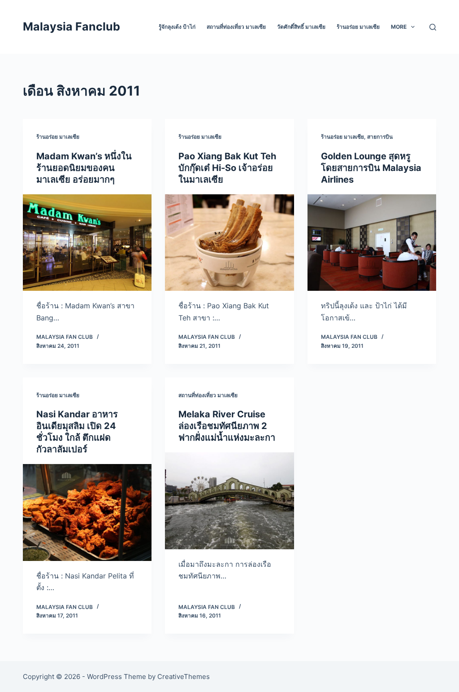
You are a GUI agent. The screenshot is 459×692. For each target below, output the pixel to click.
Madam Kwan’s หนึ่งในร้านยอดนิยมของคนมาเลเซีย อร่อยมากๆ (84, 168)
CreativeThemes (183, 676)
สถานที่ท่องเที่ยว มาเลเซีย (236, 26)
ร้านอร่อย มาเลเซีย (358, 26)
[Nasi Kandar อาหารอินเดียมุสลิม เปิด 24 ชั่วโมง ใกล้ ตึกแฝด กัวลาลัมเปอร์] (87, 512)
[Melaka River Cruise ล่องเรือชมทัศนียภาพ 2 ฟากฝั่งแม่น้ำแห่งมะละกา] (229, 500)
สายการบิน (380, 136)
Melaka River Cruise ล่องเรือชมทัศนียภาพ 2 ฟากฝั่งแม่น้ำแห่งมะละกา (226, 426)
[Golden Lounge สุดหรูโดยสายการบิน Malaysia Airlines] (371, 242)
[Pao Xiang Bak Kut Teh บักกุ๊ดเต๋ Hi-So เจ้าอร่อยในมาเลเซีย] (229, 242)
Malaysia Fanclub (71, 26)
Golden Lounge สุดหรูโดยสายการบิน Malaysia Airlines (371, 168)
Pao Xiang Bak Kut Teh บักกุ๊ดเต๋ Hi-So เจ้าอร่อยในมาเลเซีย (227, 168)
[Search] (432, 27)
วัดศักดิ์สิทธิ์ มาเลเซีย (301, 26)
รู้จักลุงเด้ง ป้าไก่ (177, 26)
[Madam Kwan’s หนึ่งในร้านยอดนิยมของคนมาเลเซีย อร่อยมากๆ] (87, 242)
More (399, 26)
